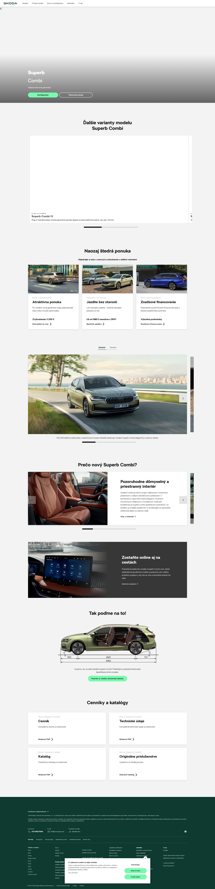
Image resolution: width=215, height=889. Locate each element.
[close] (145, 858)
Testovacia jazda (76, 95)
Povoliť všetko (135, 877)
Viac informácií (73, 872)
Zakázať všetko (136, 871)
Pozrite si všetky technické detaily (107, 679)
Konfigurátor (43, 95)
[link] (53, 298)
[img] (10, 3)
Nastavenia (135, 864)
